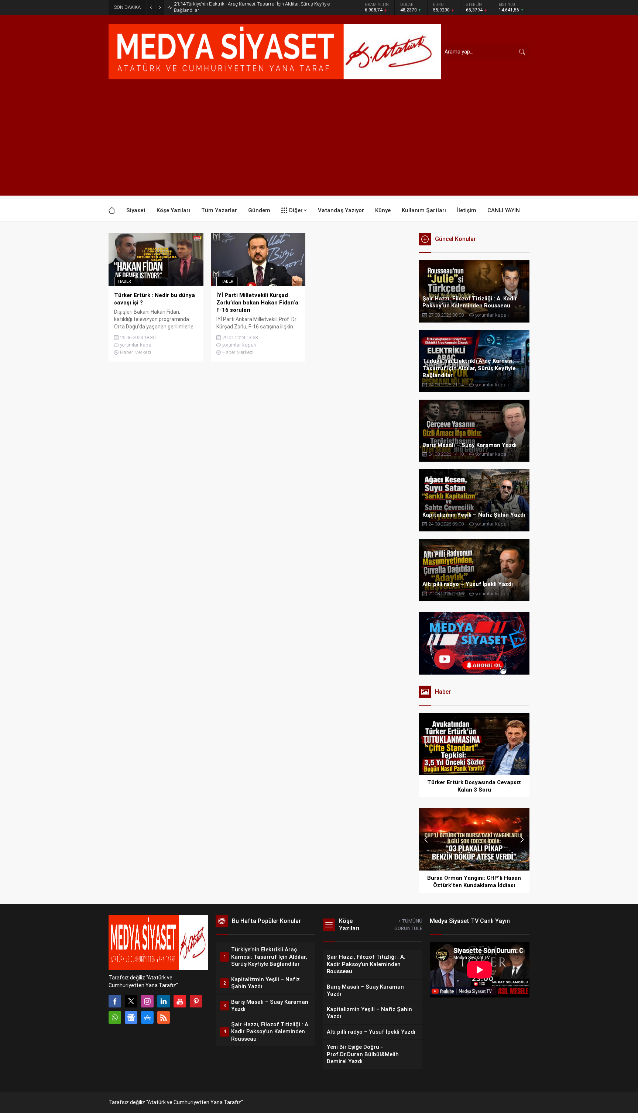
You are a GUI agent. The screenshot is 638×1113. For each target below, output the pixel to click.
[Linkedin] (163, 1001)
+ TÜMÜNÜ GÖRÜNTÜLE (408, 924)
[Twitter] (131, 1001)
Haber (124, 281)
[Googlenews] (131, 1017)
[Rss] (163, 1017)
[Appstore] (147, 1017)
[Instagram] (147, 1001)
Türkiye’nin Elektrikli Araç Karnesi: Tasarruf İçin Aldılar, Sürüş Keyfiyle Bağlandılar (252, 7)
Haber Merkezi (135, 352)
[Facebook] (115, 1001)
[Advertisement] (319, 144)
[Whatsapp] (115, 1017)
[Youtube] (180, 1001)
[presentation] (426, 744)
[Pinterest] (196, 1001)
